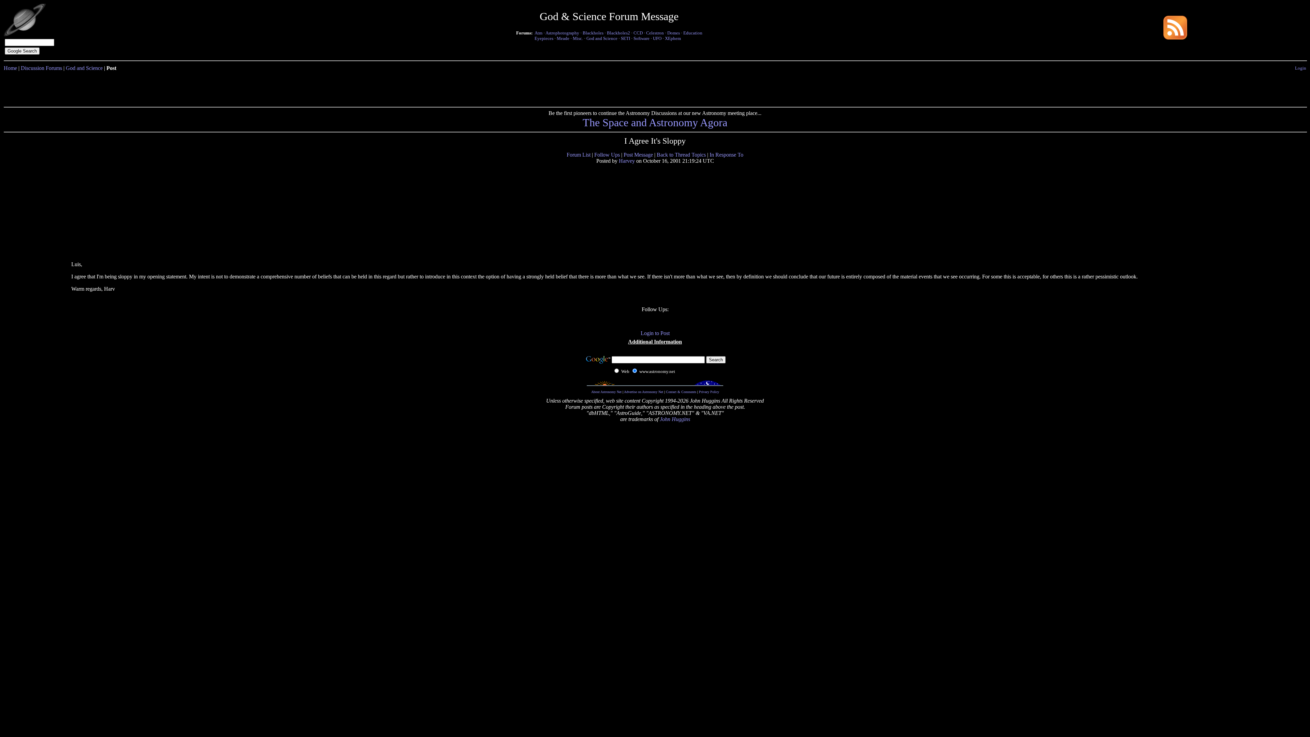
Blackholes (593, 32)
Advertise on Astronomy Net (643, 392)
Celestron (655, 32)
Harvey (627, 161)
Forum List (579, 155)
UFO (657, 38)
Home (10, 68)
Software (642, 38)
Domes (673, 32)
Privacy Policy (709, 392)
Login (1300, 68)
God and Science (601, 38)
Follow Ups (607, 155)
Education (692, 32)
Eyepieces (544, 38)
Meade (563, 38)
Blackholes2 (618, 32)
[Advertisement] (655, 87)
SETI (625, 38)
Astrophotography (562, 32)
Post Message (638, 155)
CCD (638, 32)
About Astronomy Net (606, 392)
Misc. (578, 38)
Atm (538, 32)
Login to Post (655, 333)
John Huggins (675, 419)
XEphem (673, 38)
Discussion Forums (41, 68)
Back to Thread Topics (681, 155)
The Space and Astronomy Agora (655, 122)
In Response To (726, 155)
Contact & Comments (681, 392)
